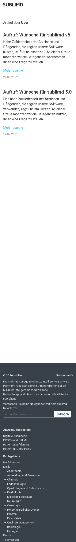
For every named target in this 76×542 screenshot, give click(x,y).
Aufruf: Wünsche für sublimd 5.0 (37, 92)
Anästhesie (14, 470)
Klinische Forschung (20, 496)
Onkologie (13, 505)
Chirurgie (12, 479)
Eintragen (62, 414)
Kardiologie (14, 492)
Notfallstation (11, 462)
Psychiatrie (14, 518)
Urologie (12, 531)
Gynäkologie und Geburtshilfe (25, 488)
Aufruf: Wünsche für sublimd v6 (36, 35)
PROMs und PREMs (15, 440)
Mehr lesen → (13, 70)
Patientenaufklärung (16, 444)
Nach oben (63, 375)
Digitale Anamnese (15, 435)
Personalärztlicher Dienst (23, 509)
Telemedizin (11, 539)
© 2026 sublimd (13, 375)
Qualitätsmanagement (21, 522)
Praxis (7, 535)
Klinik (6, 466)
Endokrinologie (16, 484)
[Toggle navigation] (70, 4)
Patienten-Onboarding (17, 448)
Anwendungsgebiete (17, 429)
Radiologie (14, 527)
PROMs (12, 513)
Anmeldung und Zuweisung (24, 475)
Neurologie (14, 501)
